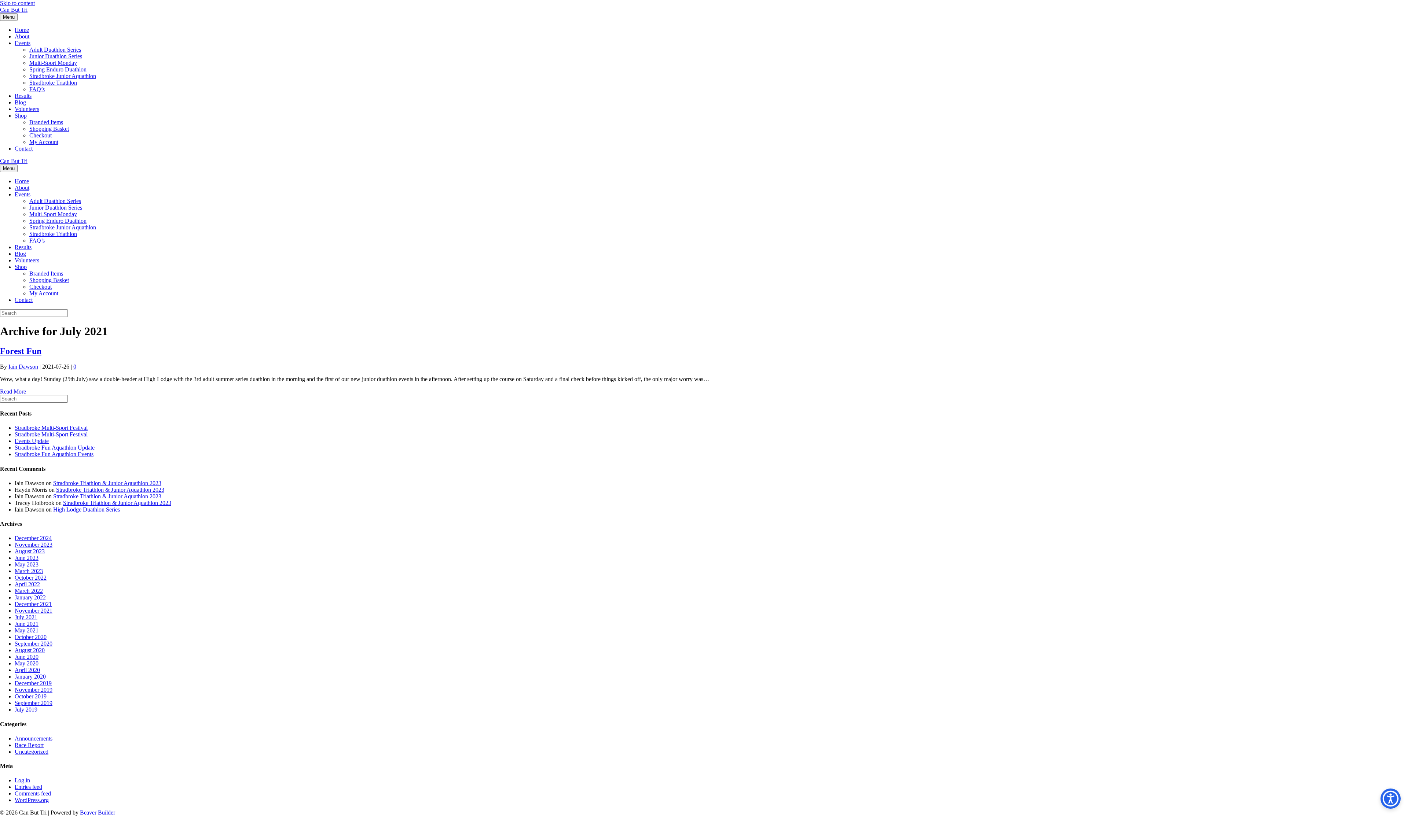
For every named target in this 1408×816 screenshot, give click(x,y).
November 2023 (33, 545)
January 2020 (30, 676)
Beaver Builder (97, 812)
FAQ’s (37, 89)
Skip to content (17, 3)
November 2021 (33, 611)
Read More (13, 391)
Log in (22, 780)
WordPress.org (32, 800)
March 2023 (29, 571)
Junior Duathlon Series (55, 56)
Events (22, 43)
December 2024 (33, 538)
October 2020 (31, 637)
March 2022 (29, 591)
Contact (24, 148)
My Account (43, 142)
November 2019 (33, 690)
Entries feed (28, 787)
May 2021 (26, 630)
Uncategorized (31, 752)
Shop (21, 115)
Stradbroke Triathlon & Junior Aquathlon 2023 (107, 483)
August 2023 (30, 551)
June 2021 (26, 624)
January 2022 (30, 597)
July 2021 (26, 617)
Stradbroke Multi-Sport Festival (51, 428)
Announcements (33, 738)
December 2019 (33, 683)
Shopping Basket (49, 129)
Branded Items (46, 122)
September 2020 (33, 643)
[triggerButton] (1390, 799)
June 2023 (26, 558)
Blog (20, 102)
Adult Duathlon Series (55, 50)
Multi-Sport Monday (53, 63)
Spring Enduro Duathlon (58, 69)
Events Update (32, 441)
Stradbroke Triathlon (53, 83)
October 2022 (31, 578)
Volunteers (27, 109)
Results (23, 96)
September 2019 (33, 703)
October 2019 (31, 696)
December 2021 (33, 604)
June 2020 (26, 657)
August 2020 (30, 650)
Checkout (40, 135)
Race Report (29, 745)
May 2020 (26, 663)
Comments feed (33, 793)
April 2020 (27, 670)
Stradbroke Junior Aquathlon (62, 76)
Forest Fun (20, 351)
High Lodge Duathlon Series (86, 509)
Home (22, 30)
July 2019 (26, 709)
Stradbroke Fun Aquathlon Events (54, 454)
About (22, 36)
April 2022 (27, 584)
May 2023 (26, 564)
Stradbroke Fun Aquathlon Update (55, 447)
